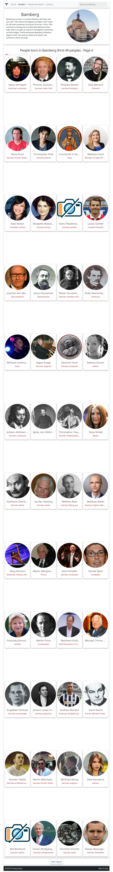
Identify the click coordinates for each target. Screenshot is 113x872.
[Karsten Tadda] (17, 763)
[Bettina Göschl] (95, 346)
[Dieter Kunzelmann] (69, 277)
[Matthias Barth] (95, 485)
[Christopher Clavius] (69, 416)
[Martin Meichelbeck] (43, 763)
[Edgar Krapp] (43, 346)
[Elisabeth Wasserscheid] (43, 207)
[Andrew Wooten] (69, 694)
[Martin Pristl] (43, 624)
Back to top (103, 868)
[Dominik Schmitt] (69, 833)
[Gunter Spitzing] (43, 485)
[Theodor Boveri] (69, 69)
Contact (49, 4)
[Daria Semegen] (17, 69)
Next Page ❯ (56, 861)
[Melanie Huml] (95, 138)
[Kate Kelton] (17, 207)
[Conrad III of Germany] (69, 138)
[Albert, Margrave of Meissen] (43, 555)
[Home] (6, 4)
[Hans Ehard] (95, 694)
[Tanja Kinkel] (95, 416)
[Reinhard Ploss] (69, 624)
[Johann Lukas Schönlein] (43, 694)
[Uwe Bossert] (95, 69)
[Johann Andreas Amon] (17, 416)
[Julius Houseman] (43, 277)
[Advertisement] (56, 108)
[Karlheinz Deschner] (17, 485)
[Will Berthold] (17, 833)
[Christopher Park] (43, 138)
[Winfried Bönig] (69, 763)
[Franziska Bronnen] (17, 624)
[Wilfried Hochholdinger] (17, 346)
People (21, 4)
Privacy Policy (16, 868)
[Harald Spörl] (95, 555)
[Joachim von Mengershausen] (17, 277)
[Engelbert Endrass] (17, 694)
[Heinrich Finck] (69, 346)
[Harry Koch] (17, 138)
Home (13, 4)
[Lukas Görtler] (95, 207)
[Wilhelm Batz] (69, 485)
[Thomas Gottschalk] (43, 69)
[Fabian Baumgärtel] (95, 833)
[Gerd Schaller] (69, 555)
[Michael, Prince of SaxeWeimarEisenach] (95, 624)
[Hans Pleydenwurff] (69, 207)
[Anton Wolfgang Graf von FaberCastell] (43, 833)
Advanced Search (36, 4)
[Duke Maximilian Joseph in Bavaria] (95, 277)
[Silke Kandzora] (95, 763)
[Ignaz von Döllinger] (43, 416)
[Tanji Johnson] (17, 555)
